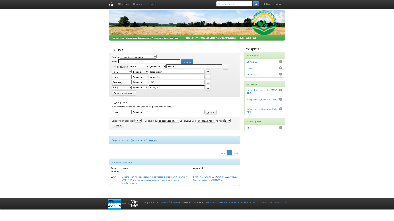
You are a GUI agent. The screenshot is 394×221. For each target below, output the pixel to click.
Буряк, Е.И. (210, 176)
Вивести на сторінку (123, 120)
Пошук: (116, 56)
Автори (220, 120)
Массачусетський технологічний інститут (227, 202)
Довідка (153, 3)
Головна (124, 3)
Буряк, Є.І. (198, 176)
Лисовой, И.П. (205, 179)
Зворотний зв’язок (277, 202)
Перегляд (138, 3)
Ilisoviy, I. (217, 179)
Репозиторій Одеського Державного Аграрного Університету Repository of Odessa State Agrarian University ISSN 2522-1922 (184, 37)
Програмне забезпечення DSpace (160, 202)
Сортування (151, 120)
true (249, 127)
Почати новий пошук (124, 93)
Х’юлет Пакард (258, 202)
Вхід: (269, 3)
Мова (278, 3)
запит (115, 61)
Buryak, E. (222, 176)
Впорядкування (188, 120)
